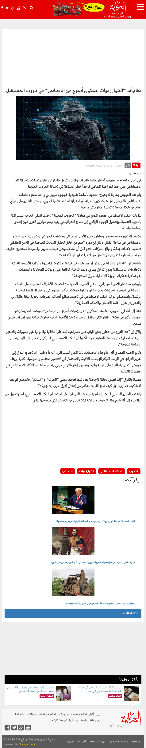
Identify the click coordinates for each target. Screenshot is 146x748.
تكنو (127, 165)
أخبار (91, 714)
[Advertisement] (73, 57)
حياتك (136, 165)
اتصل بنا (71, 741)
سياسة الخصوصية (119, 741)
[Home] (118, 9)
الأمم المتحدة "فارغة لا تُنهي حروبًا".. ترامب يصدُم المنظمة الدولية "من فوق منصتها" (95, 521)
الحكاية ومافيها (79, 714)
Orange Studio (27, 744)
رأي (97, 714)
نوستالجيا (74, 720)
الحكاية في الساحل (47, 714)
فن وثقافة (94, 720)
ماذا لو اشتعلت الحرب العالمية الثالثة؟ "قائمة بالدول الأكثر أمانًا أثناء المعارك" (100, 603)
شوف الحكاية (60, 720)
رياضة (84, 720)
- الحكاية (132, 173)
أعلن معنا (82, 741)
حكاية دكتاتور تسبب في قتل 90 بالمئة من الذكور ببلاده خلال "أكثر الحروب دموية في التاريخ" (92, 562)
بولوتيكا (64, 714)
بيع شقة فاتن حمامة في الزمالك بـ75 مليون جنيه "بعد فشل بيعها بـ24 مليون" (30, 689)
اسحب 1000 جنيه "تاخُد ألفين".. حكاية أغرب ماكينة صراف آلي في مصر (100, 689)
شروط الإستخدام (98, 741)
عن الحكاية (136, 741)
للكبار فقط (20, 714)
